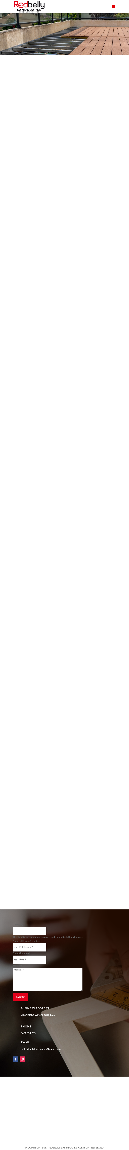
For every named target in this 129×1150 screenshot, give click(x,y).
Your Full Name (27, 941)
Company (18, 925)
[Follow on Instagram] (22, 1059)
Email (22, 953)
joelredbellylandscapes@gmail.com (41, 1049)
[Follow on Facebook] (15, 1059)
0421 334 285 (93, 892)
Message (17, 966)
